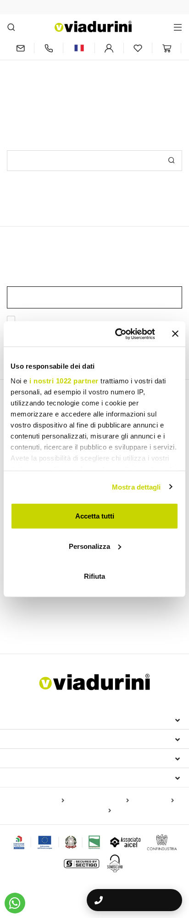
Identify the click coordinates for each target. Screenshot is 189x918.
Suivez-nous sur (40, 777)
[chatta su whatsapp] (15, 903)
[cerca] (11, 27)
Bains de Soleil (29, 610)
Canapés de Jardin (139, 610)
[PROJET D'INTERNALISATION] (57, 842)
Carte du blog (153, 801)
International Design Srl (60, 719)
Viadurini (26, 738)
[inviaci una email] (20, 48)
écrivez (134, 82)
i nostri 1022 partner (64, 380)
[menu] (177, 27)
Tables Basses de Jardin (47, 623)
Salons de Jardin (81, 610)
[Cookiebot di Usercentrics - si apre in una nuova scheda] (117, 334)
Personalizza (89, 546)
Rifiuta (94, 576)
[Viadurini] (93, 26)
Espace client (35, 758)
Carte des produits (36, 801)
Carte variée (91, 811)
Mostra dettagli (136, 486)
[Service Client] (48, 48)
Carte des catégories (98, 801)
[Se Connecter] (109, 48)
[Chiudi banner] (175, 334)
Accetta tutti (94, 516)
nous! (160, 82)
